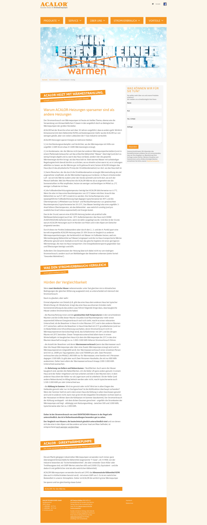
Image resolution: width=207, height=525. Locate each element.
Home (153, 4)
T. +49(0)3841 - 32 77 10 (49, 506)
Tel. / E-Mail (131, 119)
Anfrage (130, 127)
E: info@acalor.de (48, 510)
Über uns (96, 20)
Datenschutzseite (153, 161)
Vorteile (154, 20)
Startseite (44, 80)
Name (129, 103)
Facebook (165, 4)
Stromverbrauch (125, 20)
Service (73, 20)
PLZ (128, 111)
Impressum (129, 500)
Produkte (50, 20)
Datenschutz (129, 503)
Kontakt (158, 4)
